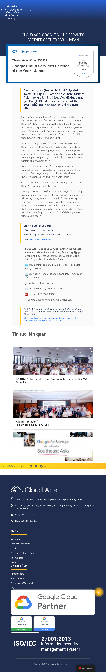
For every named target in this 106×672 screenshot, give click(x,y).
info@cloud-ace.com (25, 514)
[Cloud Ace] (18, 10)
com (49, 239)
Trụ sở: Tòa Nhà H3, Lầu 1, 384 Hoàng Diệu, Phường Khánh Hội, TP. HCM (49, 499)
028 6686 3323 (30, 521)
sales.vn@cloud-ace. (39, 239)
